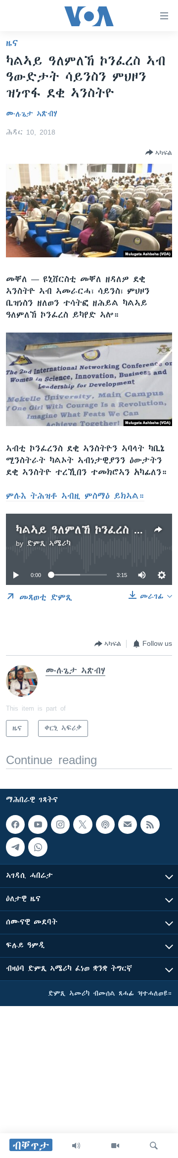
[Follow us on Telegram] (15, 847)
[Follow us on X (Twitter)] (82, 824)
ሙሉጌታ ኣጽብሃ (31, 113)
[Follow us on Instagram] (60, 824)
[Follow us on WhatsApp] (37, 847)
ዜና (12, 43)
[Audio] (76, 1145)
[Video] (115, 1145)
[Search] (154, 1145)
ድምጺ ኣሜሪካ (49, 543)
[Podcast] (105, 824)
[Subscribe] (127, 824)
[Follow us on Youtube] (37, 824)
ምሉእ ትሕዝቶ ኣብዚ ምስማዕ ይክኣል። (75, 496)
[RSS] (149, 824)
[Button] (158, 152)
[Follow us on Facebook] (15, 824)
